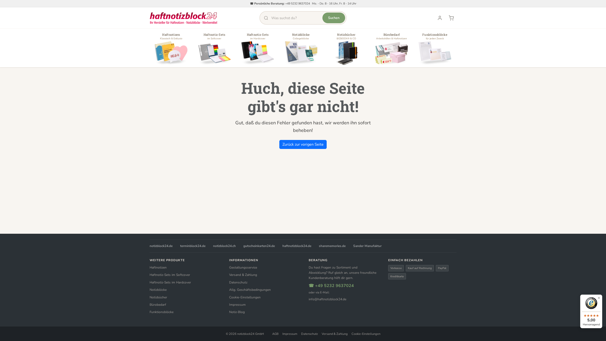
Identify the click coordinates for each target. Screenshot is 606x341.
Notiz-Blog (237, 312)
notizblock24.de (161, 246)
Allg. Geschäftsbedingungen (250, 289)
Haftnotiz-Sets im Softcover (170, 275)
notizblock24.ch (224, 246)
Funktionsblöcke (162, 312)
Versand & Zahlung (243, 275)
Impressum (237, 304)
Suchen (333, 17)
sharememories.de (332, 246)
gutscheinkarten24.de (259, 246)
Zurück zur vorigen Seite (303, 144)
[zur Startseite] (184, 18)
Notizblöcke (158, 289)
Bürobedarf (158, 304)
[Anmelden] (440, 18)
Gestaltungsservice (243, 267)
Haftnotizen (158, 267)
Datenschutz (238, 282)
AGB (275, 334)
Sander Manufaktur (367, 246)
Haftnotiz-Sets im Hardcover (170, 282)
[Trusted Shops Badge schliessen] (599, 298)
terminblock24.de (192, 246)
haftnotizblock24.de (296, 246)
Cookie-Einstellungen (245, 297)
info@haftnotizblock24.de (327, 299)
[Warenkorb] (451, 18)
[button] (171, 49)
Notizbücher (158, 297)
